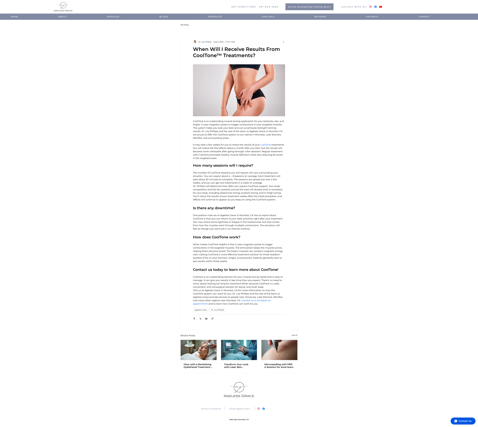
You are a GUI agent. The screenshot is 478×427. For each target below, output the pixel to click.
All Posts (184, 25)
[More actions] (283, 41)
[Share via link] (212, 318)
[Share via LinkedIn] (206, 318)
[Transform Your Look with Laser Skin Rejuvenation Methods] (239, 350)
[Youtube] (380, 6)
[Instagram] (370, 6)
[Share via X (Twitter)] (200, 318)
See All (295, 335)
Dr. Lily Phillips (217, 310)
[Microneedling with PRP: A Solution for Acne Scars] (279, 350)
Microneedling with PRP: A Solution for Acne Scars (278, 366)
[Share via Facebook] (194, 318)
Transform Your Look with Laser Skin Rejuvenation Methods (237, 366)
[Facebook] (375, 6)
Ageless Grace (201, 310)
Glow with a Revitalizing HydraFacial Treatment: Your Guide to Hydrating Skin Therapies (197, 366)
